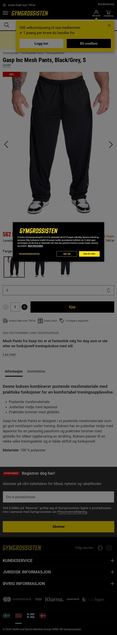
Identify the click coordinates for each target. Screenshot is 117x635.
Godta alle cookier (89, 254)
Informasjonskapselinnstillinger (29, 254)
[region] (58, 242)
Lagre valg (66, 254)
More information (35, 246)
